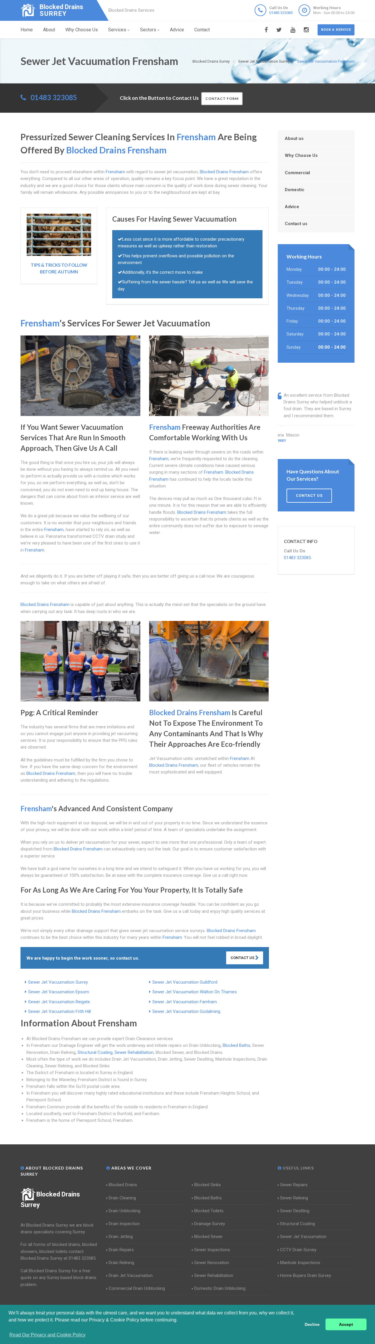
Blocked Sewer (208, 1236)
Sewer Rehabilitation (134, 1052)
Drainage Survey (209, 1223)
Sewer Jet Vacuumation (303, 1236)
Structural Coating (95, 1052)
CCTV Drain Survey (298, 1249)
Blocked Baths (236, 1045)
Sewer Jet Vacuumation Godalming (186, 1011)
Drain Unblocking (124, 1210)
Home (27, 29)
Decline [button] (312, 1324)
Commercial (297, 172)
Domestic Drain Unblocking (220, 1288)
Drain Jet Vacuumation (131, 1275)
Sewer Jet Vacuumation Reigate (59, 1001)
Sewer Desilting (294, 1210)
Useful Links (298, 1167)
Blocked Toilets (209, 1210)
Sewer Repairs (294, 1184)
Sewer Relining (294, 1198)
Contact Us (243, 958)
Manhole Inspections (300, 1262)
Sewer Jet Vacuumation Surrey (58, 982)
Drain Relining (121, 1262)
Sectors (148, 29)
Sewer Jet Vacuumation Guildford (184, 982)
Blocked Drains (123, 1184)
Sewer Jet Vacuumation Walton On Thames (194, 991)
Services (117, 29)
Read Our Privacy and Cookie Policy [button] (47, 1334)
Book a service (336, 30)
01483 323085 (281, 13)
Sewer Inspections (212, 1249)
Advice (177, 29)
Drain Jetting (121, 1236)
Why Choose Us (81, 29)
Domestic (294, 189)
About (49, 29)
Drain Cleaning (122, 1198)
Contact (202, 29)
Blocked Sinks (207, 1184)
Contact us (296, 223)
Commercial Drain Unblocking (137, 1288)
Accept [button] (346, 1324)
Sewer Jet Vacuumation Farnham (184, 1001)
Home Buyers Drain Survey (305, 1275)
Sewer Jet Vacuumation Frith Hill (59, 1011)
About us (294, 138)
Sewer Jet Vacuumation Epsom (58, 991)
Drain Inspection (124, 1223)
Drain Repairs (121, 1249)
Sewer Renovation (211, 1262)
